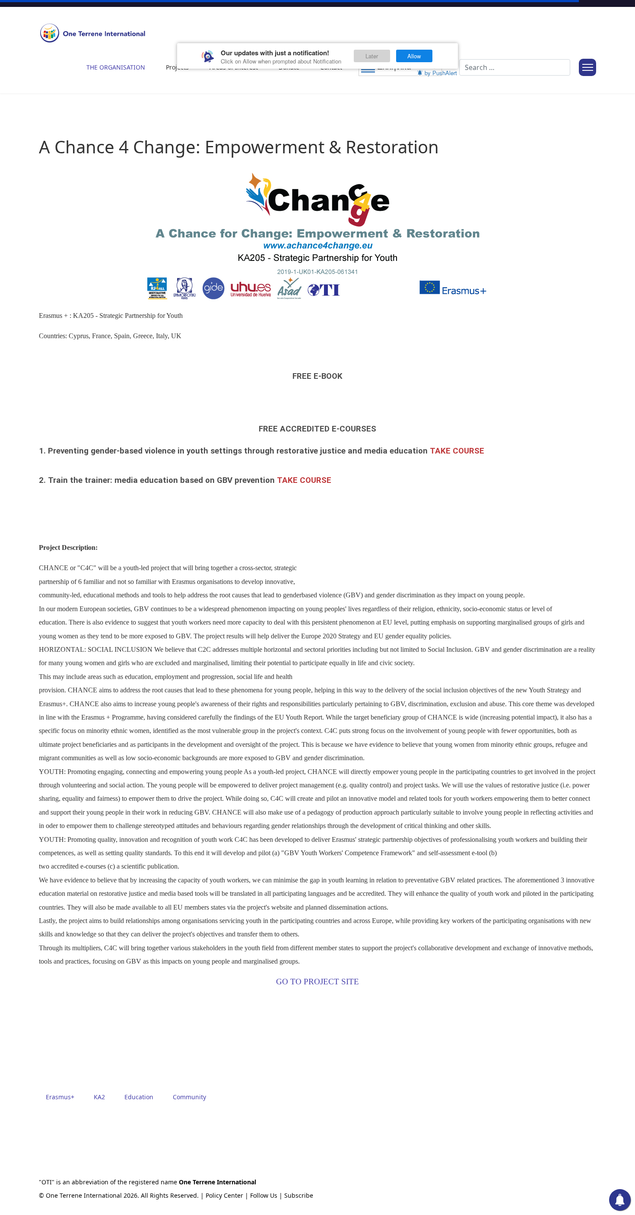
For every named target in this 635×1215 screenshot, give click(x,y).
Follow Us (263, 1195)
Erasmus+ (60, 1097)
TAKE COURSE (457, 451)
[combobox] (514, 67)
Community (189, 1097)
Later (371, 56)
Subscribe (298, 1195)
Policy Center (224, 1195)
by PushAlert (441, 73)
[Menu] (587, 67)
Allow (414, 56)
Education (138, 1097)
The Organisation (115, 67)
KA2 (99, 1097)
